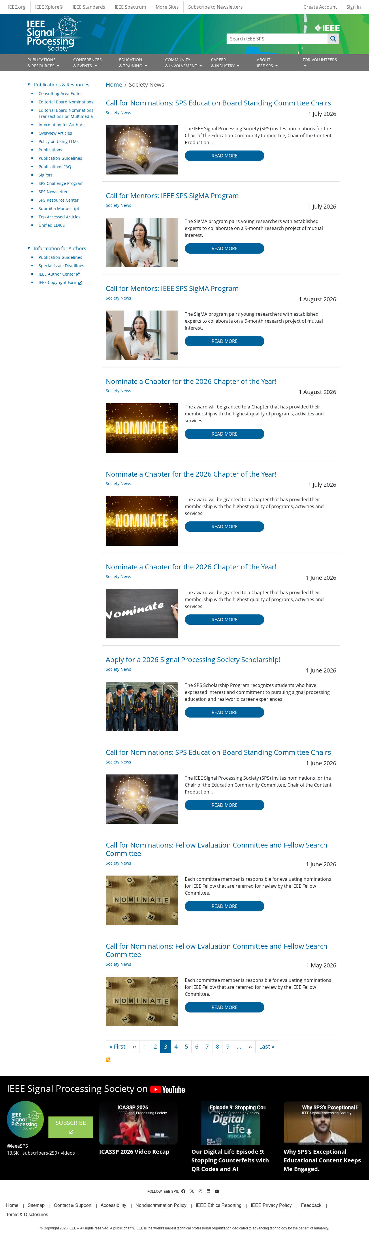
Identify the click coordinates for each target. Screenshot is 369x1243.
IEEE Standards (89, 7)
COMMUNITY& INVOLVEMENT (181, 62)
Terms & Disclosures (27, 1214)
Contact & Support (72, 1205)
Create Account (320, 7)
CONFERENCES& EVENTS (87, 62)
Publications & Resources (61, 84)
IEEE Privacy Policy (271, 1205)
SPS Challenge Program (61, 183)
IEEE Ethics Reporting (219, 1205)
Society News (118, 112)
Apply (333, 39)
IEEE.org (17, 7)
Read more (225, 156)
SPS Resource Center (59, 200)
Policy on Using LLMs (59, 141)
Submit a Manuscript (59, 208)
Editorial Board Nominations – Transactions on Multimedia (68, 113)
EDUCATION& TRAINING (131, 62)
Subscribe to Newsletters (215, 7)
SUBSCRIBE (71, 1123)
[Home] (54, 21)
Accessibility (113, 1205)
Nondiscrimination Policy (161, 1205)
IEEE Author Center (57, 274)
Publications (50, 150)
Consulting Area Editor (60, 93)
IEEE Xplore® (49, 7)
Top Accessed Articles (59, 217)
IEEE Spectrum (130, 7)
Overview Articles (55, 133)
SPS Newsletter (53, 191)
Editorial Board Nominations (66, 102)
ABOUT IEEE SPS (265, 62)
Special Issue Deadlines (61, 265)
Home (114, 84)
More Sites (167, 7)
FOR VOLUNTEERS (320, 59)
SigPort (45, 175)
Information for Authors (61, 124)
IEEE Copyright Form (58, 282)
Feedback (311, 1205)
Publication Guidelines (60, 158)
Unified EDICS (52, 225)
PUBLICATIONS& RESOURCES (41, 62)
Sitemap (36, 1205)
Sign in (354, 7)
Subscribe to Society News (108, 1060)
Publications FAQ (55, 166)
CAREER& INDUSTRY (223, 62)
